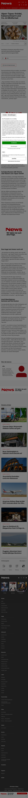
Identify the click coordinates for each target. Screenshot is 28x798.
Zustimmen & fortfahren (14, 142)
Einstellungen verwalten (14, 146)
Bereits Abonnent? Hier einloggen (14, 161)
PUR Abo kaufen (14, 158)
